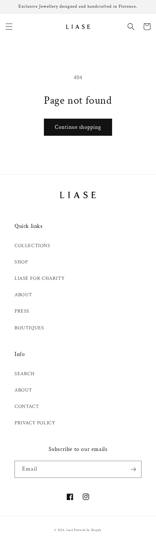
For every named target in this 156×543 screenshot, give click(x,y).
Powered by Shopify (88, 530)
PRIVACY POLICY (35, 423)
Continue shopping (78, 127)
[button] (9, 27)
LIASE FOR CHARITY (40, 278)
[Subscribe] (133, 469)
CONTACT (27, 406)
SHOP (21, 262)
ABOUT (23, 295)
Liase (69, 530)
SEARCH (25, 373)
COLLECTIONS (32, 245)
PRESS (22, 311)
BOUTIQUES (29, 328)
